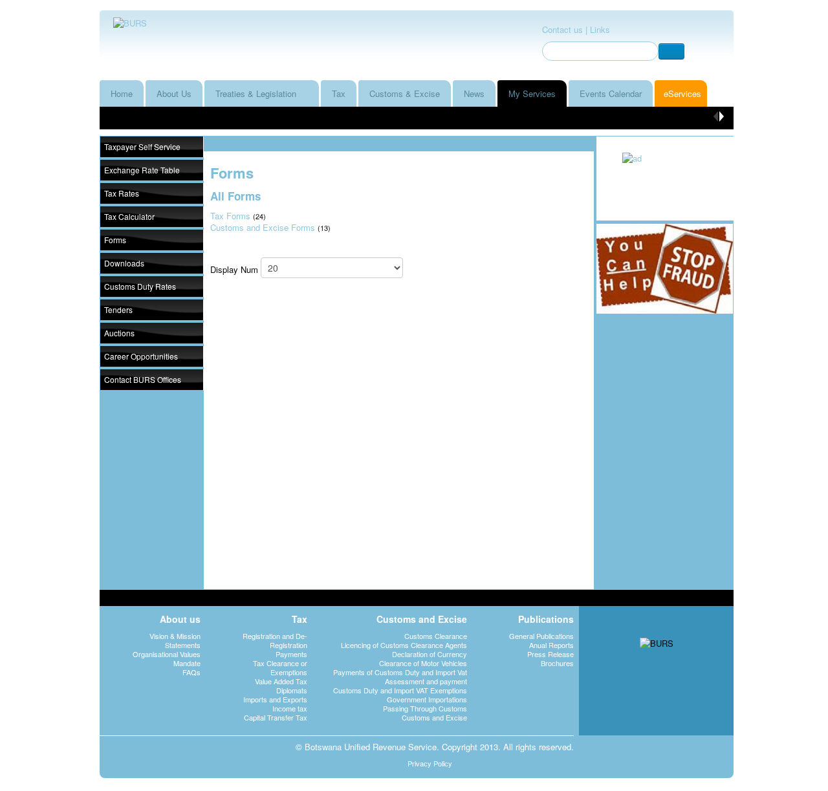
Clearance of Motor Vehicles (423, 663)
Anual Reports (551, 645)
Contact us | (564, 29)
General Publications (541, 636)
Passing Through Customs (425, 708)
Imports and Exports (275, 699)
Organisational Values (167, 654)
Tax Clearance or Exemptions (280, 667)
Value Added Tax (281, 681)
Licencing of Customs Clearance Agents (404, 645)
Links (600, 29)
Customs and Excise (434, 717)
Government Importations (427, 699)
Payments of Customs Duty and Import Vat (400, 672)
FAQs (191, 672)
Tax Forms (230, 216)
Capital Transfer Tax (275, 717)
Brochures (557, 663)
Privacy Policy (430, 763)
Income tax (289, 708)
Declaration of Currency (429, 654)
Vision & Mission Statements (175, 640)
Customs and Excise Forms (262, 227)
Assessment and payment (426, 681)
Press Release (550, 654)
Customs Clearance (435, 636)
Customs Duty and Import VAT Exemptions (400, 690)
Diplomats (291, 690)
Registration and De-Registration (275, 640)
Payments (291, 654)
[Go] (671, 51)
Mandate (187, 663)
